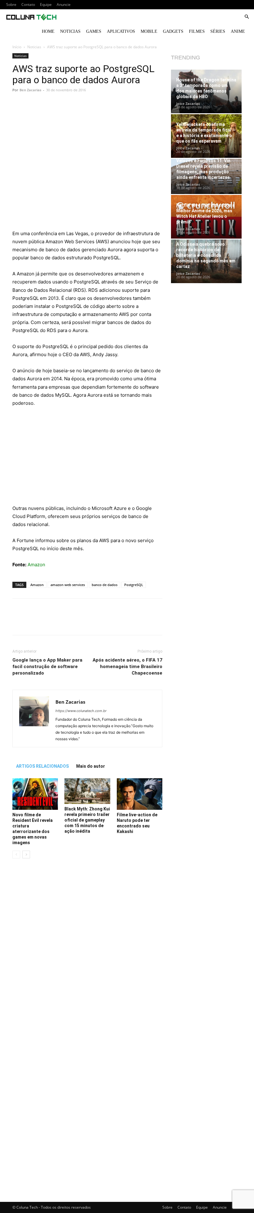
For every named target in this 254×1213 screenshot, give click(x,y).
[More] (127, 115)
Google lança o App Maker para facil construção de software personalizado (47, 666)
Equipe (46, 4)
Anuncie (64, 4)
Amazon (36, 565)
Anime (238, 31)
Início (16, 47)
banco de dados (104, 584)
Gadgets (173, 31)
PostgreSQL (133, 584)
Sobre (11, 4)
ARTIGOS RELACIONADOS (42, 766)
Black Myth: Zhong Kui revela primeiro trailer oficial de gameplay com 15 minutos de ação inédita (87, 820)
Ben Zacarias (30, 90)
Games (93, 31)
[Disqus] (87, 950)
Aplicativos (121, 31)
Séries (217, 31)
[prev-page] (16, 854)
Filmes (197, 31)
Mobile (149, 31)
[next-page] (26, 854)
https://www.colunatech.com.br (81, 711)
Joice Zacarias (188, 103)
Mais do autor (90, 766)
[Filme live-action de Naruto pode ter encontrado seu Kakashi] (139, 793)
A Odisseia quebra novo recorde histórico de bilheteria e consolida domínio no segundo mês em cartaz (205, 255)
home (48, 31)
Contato (28, 4)
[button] (246, 17)
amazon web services (67, 584)
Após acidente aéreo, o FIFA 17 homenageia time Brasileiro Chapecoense (127, 666)
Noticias (70, 31)
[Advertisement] (87, 183)
